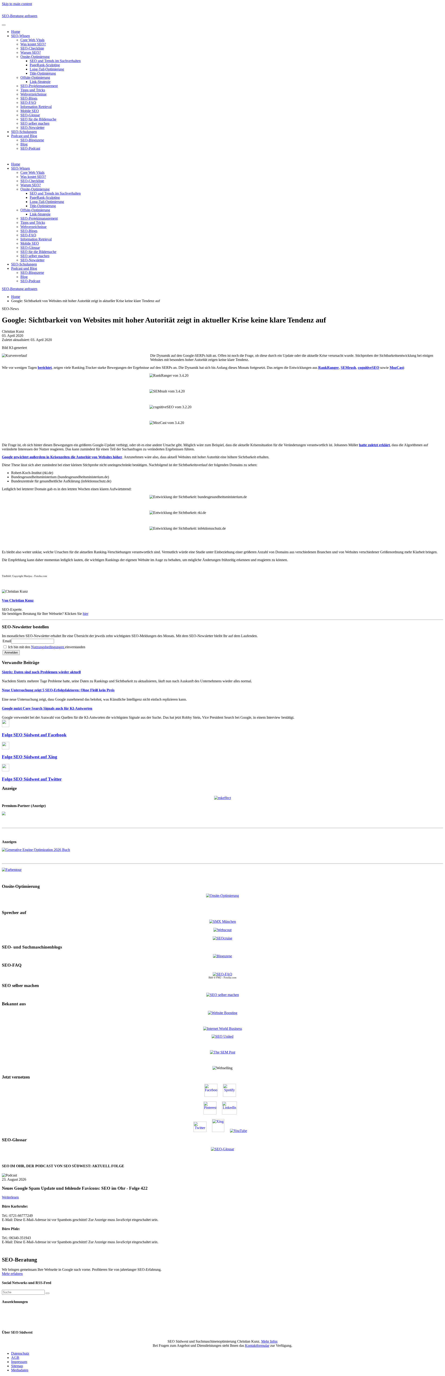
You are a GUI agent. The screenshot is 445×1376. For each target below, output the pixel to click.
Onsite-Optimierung (35, 57)
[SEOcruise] (222, 938)
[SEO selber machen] (222, 994)
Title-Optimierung (43, 73)
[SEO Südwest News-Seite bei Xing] (220, 1131)
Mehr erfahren (12, 1274)
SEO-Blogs (28, 98)
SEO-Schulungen (24, 132)
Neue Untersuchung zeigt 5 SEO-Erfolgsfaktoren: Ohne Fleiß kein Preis (58, 690)
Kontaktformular (257, 1346)
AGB (15, 1358)
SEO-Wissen (20, 36)
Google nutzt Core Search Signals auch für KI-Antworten (47, 708)
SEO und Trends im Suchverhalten (55, 61)
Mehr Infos (269, 1341)
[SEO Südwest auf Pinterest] (212, 1113)
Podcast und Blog (24, 136)
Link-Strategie (40, 82)
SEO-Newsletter (32, 128)
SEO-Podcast (30, 148)
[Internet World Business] (222, 1029)
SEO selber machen (34, 123)
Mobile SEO (29, 111)
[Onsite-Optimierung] (222, 895)
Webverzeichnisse (33, 94)
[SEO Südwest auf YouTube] (241, 1131)
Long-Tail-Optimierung (47, 69)
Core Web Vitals (32, 40)
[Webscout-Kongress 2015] (222, 930)
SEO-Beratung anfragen (19, 16)
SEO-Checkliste (32, 48)
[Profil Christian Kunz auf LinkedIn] (232, 1113)
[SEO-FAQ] (222, 974)
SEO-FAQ (28, 102)
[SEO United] (222, 1036)
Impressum (19, 1362)
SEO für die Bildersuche (38, 119)
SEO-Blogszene (32, 140)
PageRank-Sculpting (45, 65)
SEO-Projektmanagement (39, 86)
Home (15, 32)
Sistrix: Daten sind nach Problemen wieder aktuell (41, 672)
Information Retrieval (36, 107)
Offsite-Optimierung (35, 77)
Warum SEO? (30, 52)
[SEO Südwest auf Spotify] (232, 1096)
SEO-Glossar (30, 115)
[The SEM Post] (222, 1052)
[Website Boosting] (222, 1013)
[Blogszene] (222, 956)
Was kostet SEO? (33, 44)
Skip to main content (17, 4)
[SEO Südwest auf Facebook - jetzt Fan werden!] (213, 1096)
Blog (24, 144)
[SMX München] (222, 922)
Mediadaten (19, 1370)
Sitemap (17, 1366)
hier (85, 614)
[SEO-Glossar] (222, 1149)
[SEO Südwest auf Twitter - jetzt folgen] (202, 1131)
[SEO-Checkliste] (222, 797)
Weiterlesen (10, 1197)
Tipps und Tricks (32, 90)
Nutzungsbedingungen (48, 647)
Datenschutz (20, 1353)
